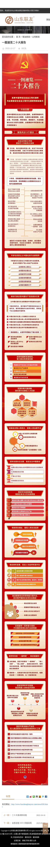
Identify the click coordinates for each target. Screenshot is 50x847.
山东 (34, 841)
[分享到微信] (34, 797)
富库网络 (36, 837)
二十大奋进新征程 (19, 815)
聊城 (23, 841)
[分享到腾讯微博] (43, 797)
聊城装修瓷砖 (37, 834)
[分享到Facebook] (46, 797)
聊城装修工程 (27, 834)
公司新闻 (36, 37)
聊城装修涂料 (34, 844)
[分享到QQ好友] (37, 797)
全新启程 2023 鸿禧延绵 (22, 823)
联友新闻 (26, 37)
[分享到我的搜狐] (40, 797)
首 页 (18, 37)
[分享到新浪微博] (31, 797)
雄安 (31, 841)
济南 (27, 841)
